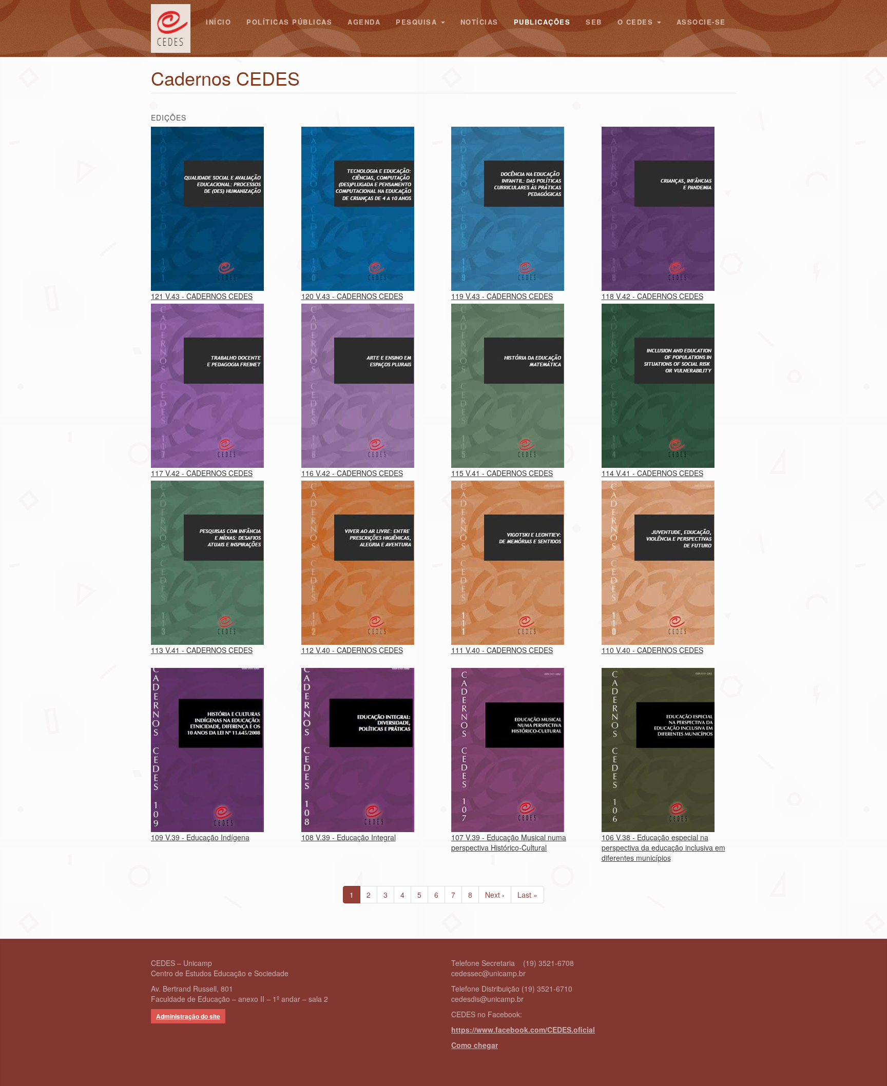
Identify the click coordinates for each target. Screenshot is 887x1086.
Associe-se (701, 22)
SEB (594, 22)
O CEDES (637, 22)
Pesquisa (418, 22)
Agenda (364, 22)
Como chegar (474, 1045)
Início (218, 22)
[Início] (174, 28)
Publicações (542, 22)
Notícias (479, 22)
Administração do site (188, 1016)
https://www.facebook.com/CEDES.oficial (523, 1029)
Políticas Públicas (289, 22)
